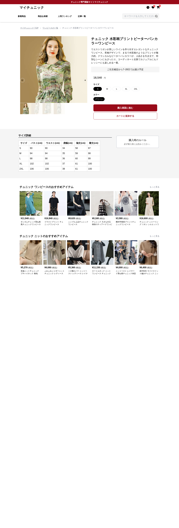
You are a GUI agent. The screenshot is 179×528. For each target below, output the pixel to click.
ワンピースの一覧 (50, 28)
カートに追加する (125, 116)
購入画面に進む (125, 108)
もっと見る (154, 187)
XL (126, 89)
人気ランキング (65, 16)
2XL (135, 89)
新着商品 (22, 16)
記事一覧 (82, 16)
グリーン (99, 99)
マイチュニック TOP (29, 28)
